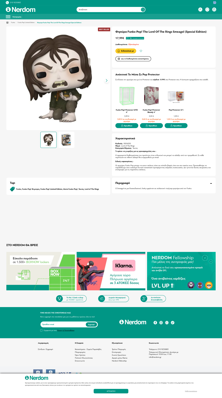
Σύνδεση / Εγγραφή (45, 349)
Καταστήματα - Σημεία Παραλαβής (88, 349)
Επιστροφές (116, 352)
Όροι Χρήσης (80, 355)
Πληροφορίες (80, 352)
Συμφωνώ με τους (59, 330)
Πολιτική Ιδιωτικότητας (84, 358)
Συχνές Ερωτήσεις (119, 355)
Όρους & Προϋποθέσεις (65, 330)
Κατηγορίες (16, 17)
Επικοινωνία (80, 361)
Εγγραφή (91, 324)
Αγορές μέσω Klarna (119, 358)
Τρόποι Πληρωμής (119, 349)
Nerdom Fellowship (119, 361)
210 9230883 (15, 3)
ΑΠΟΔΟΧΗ (111, 391)
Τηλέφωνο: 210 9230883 (159, 349)
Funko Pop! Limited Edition (26, 22)
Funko (13, 22)
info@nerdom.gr (155, 357)
